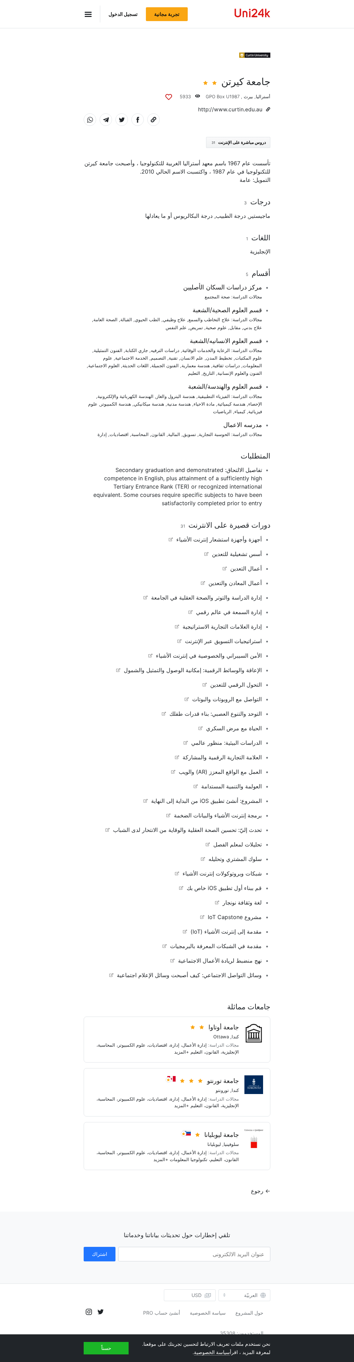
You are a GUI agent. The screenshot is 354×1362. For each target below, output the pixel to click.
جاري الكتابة (136, 350)
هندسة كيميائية (231, 404)
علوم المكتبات (248, 358)
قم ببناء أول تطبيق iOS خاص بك (224, 887)
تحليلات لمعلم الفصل (237, 844)
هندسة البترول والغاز (175, 396)
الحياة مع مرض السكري (234, 728)
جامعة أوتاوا (223, 1027)
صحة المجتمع (217, 296)
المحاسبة (140, 434)
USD (197, 1295)
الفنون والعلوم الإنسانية (239, 373)
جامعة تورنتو (223, 1080)
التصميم (158, 358)
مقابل (235, 327)
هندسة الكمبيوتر (115, 404)
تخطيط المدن (219, 358)
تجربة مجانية (166, 14)
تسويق (189, 434)
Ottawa (221, 1036)
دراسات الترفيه (165, 350)
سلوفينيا (231, 1144)
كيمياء (239, 411)
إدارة (102, 434)
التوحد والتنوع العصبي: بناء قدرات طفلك (215, 713)
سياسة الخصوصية (208, 1313)
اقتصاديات (119, 434)
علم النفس (176, 327)
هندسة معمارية (195, 365)
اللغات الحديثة (135, 365)
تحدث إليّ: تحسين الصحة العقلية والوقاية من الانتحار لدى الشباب (187, 829)
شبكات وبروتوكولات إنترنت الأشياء (222, 873)
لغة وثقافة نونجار (242, 902)
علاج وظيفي (174, 319)
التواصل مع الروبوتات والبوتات (227, 699)
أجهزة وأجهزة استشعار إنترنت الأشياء (219, 539)
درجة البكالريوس (193, 215)
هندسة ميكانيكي (149, 404)
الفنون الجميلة (165, 365)
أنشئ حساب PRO (161, 1313)
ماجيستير (259, 215)
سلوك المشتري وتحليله (235, 858)
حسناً (106, 1348)
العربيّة (251, 1295)
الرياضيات (222, 411)
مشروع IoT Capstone (235, 917)
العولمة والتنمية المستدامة (231, 786)
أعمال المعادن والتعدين (235, 583)
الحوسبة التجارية (214, 434)
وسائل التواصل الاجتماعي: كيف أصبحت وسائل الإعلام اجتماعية (189, 975)
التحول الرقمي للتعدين (236, 684)
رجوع (257, 1190)
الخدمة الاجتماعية (131, 358)
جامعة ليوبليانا (221, 1134)
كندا (235, 1036)
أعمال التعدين (246, 568)
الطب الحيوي (147, 319)
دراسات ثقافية (226, 365)
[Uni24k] (252, 14)
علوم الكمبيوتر (132, 1045)
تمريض (196, 327)
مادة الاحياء (204, 404)
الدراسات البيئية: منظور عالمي (226, 742)
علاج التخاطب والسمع (209, 319)
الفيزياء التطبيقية (214, 396)
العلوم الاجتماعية (104, 365)
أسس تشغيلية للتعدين (237, 553)
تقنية (173, 358)
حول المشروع (249, 1313)
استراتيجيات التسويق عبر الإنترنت (223, 641)
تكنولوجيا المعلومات (188, 1159)
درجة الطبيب (231, 215)
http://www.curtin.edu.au (230, 109)
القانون (158, 434)
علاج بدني (252, 327)
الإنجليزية (260, 251)
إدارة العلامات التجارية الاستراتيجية (222, 626)
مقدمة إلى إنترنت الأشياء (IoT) (226, 931)
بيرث (248, 96)
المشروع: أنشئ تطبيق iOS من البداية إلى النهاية (206, 800)
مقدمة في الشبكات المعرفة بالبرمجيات (216, 946)
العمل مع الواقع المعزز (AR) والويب (220, 771)
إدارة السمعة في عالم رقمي (229, 612)
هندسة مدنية (179, 404)
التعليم (194, 373)
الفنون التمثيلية (108, 350)
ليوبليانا (214, 1144)
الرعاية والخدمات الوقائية (206, 350)
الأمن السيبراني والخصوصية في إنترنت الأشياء (209, 655)
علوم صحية (216, 327)
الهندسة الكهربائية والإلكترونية (125, 396)
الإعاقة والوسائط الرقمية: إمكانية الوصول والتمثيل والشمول (193, 670)
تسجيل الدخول (123, 14)
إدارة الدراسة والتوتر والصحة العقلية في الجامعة (206, 597)
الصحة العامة (105, 319)
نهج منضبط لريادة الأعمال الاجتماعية (220, 960)
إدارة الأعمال (194, 1045)
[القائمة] (92, 14)
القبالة (126, 319)
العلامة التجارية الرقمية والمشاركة (222, 757)
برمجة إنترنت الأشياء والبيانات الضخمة (218, 815)
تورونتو (222, 1090)
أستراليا (263, 96)
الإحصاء (255, 404)
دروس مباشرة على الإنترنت (239, 142)
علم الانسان (191, 358)
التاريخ (209, 373)
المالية (174, 434)
